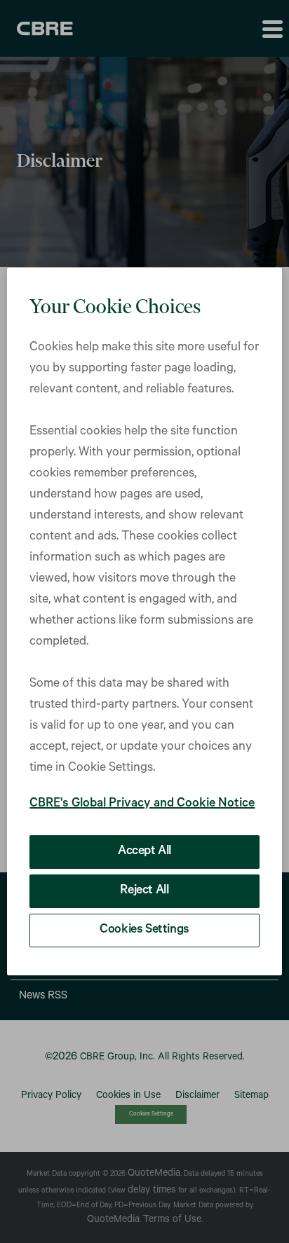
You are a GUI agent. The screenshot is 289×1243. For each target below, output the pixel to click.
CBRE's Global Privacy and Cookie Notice (142, 804)
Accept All (144, 852)
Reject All (144, 891)
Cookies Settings (144, 930)
